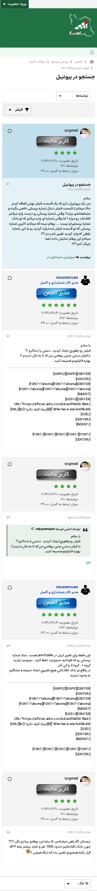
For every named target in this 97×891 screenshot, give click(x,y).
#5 (8, 832)
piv (88, 562)
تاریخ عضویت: (68, 161)
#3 (8, 518)
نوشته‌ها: (72, 166)
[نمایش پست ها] (33, 529)
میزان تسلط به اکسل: (64, 171)
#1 (7, 184)
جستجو (56, 257)
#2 (8, 336)
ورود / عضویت (17, 4)
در (48, 257)
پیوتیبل (69, 257)
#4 (8, 646)
